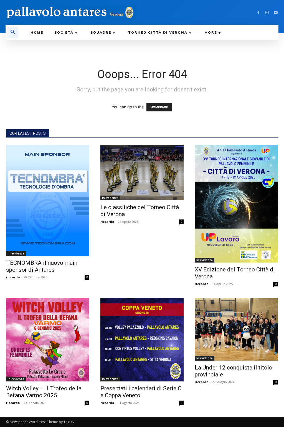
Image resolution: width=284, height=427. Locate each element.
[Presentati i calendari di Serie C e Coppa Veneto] (142, 339)
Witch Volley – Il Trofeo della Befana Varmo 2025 (44, 392)
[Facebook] (258, 13)
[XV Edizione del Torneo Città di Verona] (236, 204)
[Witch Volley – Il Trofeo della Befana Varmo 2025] (47, 339)
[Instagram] (267, 13)
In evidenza (16, 253)
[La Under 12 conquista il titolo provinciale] (236, 329)
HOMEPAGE (159, 107)
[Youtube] (275, 13)
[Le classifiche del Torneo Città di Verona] (142, 172)
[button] (12, 32)
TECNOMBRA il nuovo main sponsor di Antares (41, 266)
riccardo (13, 277)
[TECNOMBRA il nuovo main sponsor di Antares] (47, 200)
